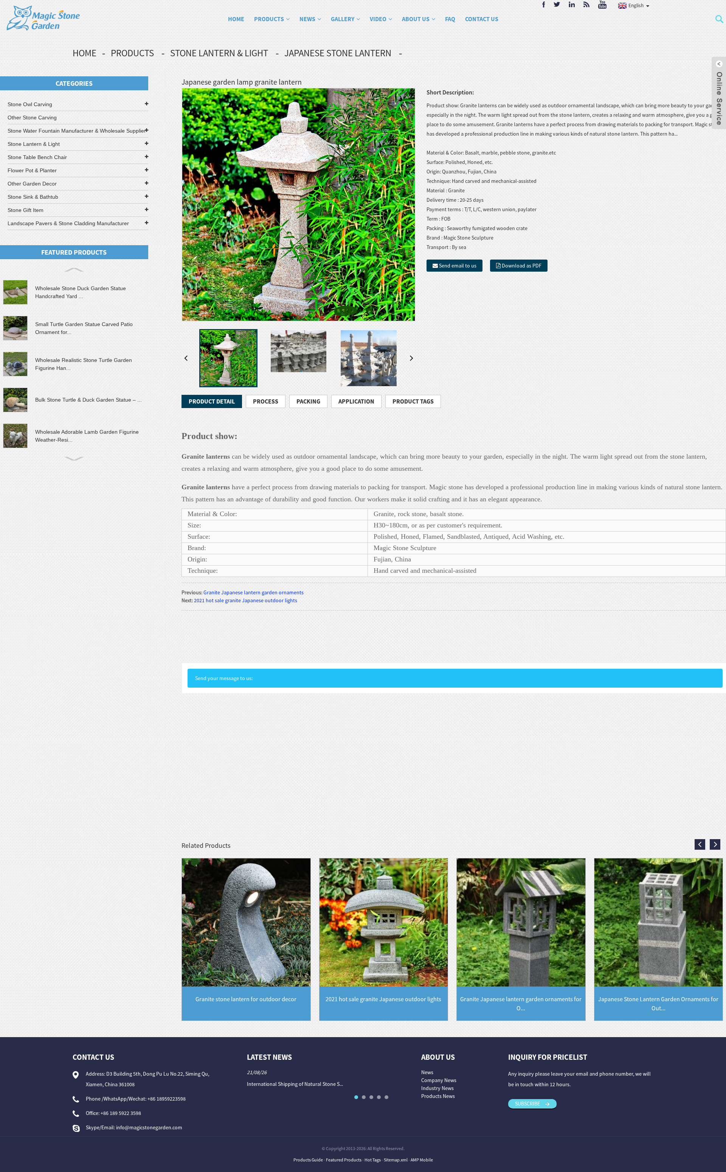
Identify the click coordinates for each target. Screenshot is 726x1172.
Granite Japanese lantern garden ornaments (253, 592)
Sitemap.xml (396, 1160)
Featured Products (343, 1160)
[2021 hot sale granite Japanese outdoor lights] (384, 921)
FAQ (450, 19)
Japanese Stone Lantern (337, 53)
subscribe (527, 1103)
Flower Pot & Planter (32, 170)
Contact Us (481, 19)
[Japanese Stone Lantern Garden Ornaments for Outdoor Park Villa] (658, 921)
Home (236, 19)
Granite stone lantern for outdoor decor (245, 999)
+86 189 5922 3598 (121, 1113)
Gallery (342, 19)
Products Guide (308, 1160)
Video (378, 19)
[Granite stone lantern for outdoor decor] (246, 921)
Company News (438, 1080)
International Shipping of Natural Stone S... (295, 1084)
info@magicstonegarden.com (149, 1127)
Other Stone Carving (32, 117)
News (307, 19)
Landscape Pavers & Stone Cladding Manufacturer (68, 223)
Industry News (437, 1088)
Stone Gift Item (25, 210)
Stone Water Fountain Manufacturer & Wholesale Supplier (77, 131)
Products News (438, 1096)
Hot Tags (373, 1160)
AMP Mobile (422, 1160)
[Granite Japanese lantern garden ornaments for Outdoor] (521, 921)
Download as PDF (521, 265)
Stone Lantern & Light (219, 53)
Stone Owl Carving (30, 104)
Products (269, 19)
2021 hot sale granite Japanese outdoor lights (245, 600)
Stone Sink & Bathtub (33, 197)
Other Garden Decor (32, 184)
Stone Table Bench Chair (37, 157)
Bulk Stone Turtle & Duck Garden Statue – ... (88, 400)
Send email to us (457, 265)
